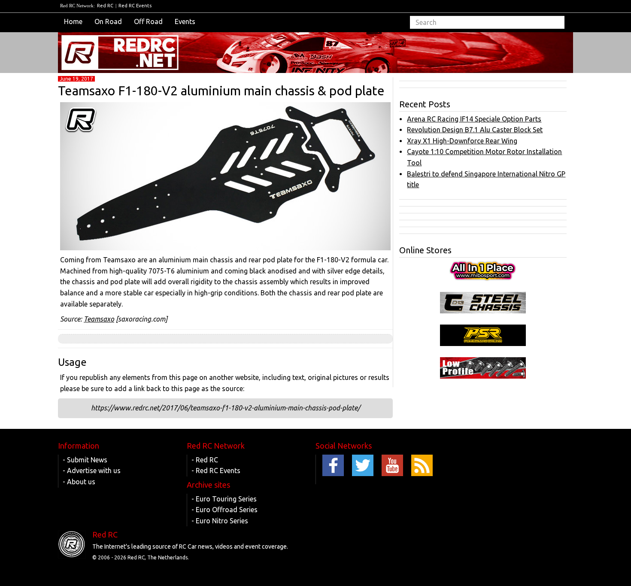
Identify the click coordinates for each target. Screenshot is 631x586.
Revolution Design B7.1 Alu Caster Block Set (475, 130)
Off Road (148, 21)
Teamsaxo (99, 319)
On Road (108, 21)
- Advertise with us (92, 470)
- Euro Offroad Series (224, 509)
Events (185, 21)
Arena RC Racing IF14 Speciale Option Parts (474, 119)
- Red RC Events (215, 470)
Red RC (105, 5)
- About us (79, 482)
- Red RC (204, 460)
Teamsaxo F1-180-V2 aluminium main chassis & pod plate (221, 90)
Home (73, 21)
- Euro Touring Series (224, 499)
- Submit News (85, 460)
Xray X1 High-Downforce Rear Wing (462, 141)
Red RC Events (135, 5)
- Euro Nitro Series (219, 521)
